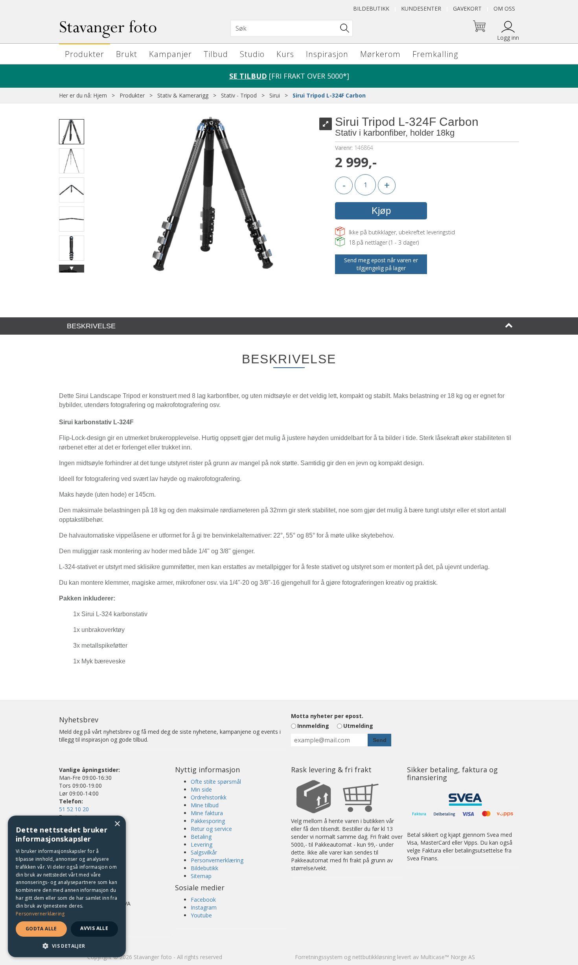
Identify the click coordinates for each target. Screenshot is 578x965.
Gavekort (467, 8)
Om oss (504, 8)
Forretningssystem (318, 957)
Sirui (274, 95)
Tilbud (216, 54)
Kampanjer (170, 54)
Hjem (100, 95)
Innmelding (313, 725)
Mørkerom (380, 54)
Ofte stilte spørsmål (216, 781)
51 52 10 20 (74, 809)
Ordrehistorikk (208, 797)
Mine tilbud (205, 805)
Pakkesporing (208, 821)
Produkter (84, 54)
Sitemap (201, 876)
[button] (67, 945)
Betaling (201, 836)
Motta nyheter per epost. (327, 716)
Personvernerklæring (217, 860)
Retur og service (211, 828)
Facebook (203, 899)
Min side (201, 789)
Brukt (126, 54)
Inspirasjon (327, 54)
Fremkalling (435, 54)
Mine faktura (207, 813)
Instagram (204, 907)
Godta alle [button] (41, 928)
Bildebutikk (371, 8)
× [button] (117, 824)
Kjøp (381, 210)
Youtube (201, 915)
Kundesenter (421, 8)
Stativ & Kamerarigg (182, 95)
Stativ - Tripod (239, 95)
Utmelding (358, 725)
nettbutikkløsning (374, 957)
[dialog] (67, 886)
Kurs (285, 54)
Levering (201, 844)
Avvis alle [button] (94, 928)
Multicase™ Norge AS (447, 957)
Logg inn (508, 37)
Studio (252, 54)
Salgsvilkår (204, 852)
